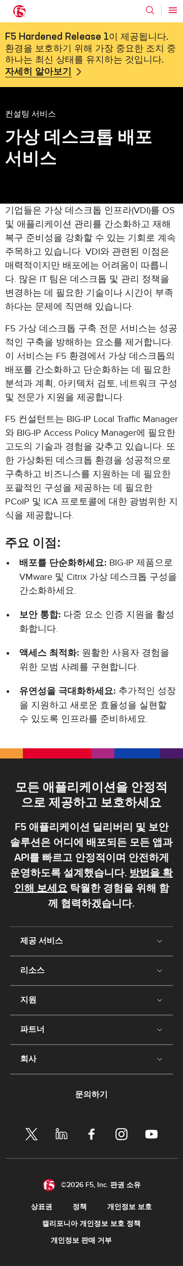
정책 (80, 1206)
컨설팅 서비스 (30, 113)
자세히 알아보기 (38, 71)
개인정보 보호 (129, 1206)
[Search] (150, 10)
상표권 (41, 1206)
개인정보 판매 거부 (81, 1240)
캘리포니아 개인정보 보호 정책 (91, 1223)
